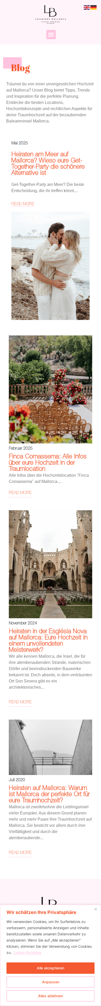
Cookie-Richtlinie (27, 952)
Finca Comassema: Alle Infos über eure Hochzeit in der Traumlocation (47, 463)
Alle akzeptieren (50, 968)
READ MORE (22, 204)
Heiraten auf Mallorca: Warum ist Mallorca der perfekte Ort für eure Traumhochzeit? (49, 794)
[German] (93, 7)
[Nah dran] (95, 909)
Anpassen (50, 982)
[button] (51, 34)
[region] (50, 955)
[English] (87, 7)
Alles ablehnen (50, 996)
